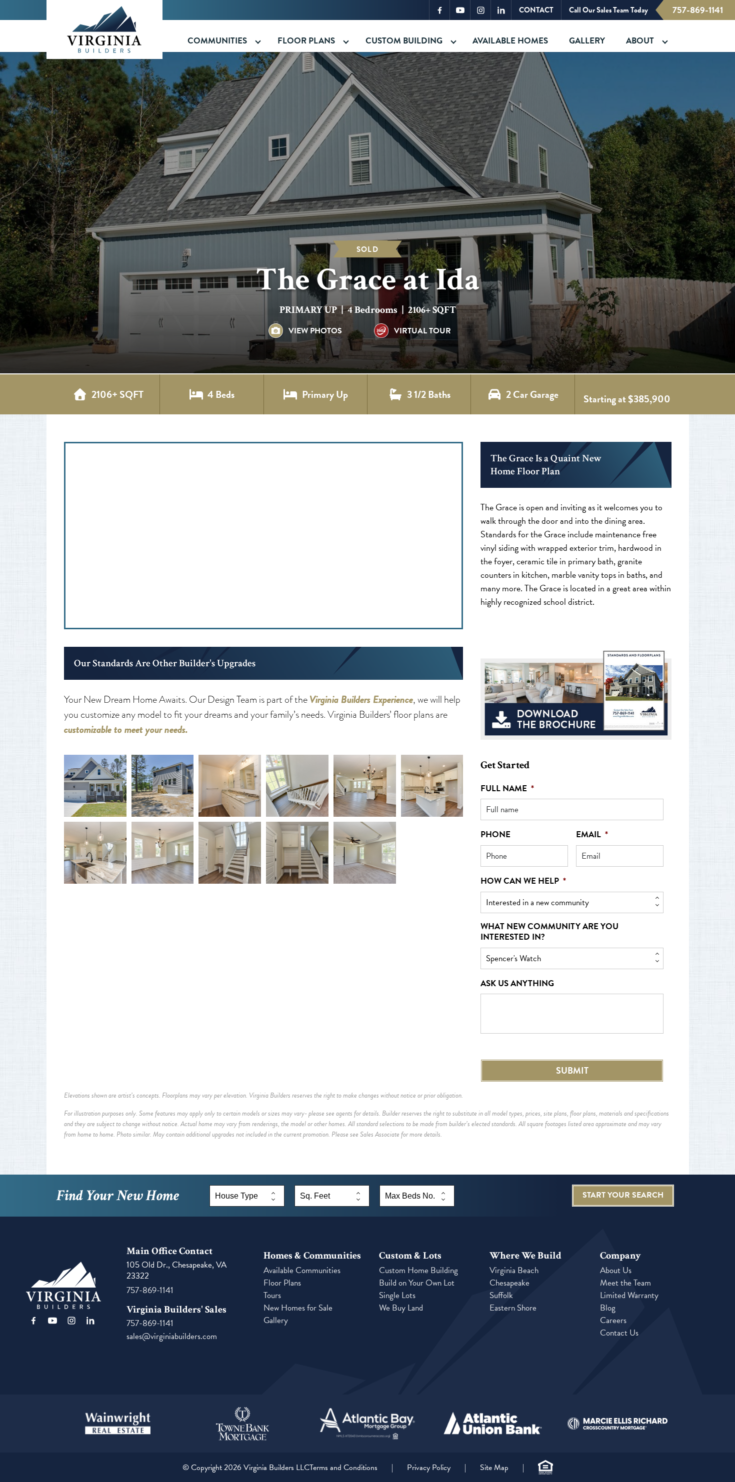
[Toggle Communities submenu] (258, 42)
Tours (272, 1295)
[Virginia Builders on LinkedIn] (501, 10)
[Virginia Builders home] (104, 29)
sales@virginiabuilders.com (171, 1336)
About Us (616, 1270)
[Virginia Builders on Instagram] (480, 10)
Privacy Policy (428, 1468)
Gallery (587, 40)
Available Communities (302, 1270)
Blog (608, 1308)
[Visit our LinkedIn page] (90, 1321)
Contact (536, 9)
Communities (217, 40)
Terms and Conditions (344, 1468)
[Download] (576, 693)
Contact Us (619, 1333)
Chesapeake (510, 1283)
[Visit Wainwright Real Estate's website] (118, 1424)
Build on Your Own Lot (416, 1283)
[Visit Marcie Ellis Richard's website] (617, 1424)
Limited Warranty (629, 1295)
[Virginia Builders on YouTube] (460, 10)
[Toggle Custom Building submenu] (453, 42)
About (640, 40)
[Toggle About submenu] (665, 42)
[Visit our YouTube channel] (52, 1321)
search (623, 1195)
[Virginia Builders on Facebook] (440, 10)
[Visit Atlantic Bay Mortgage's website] (367, 1424)
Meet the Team (625, 1283)
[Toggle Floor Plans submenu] (346, 42)
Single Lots (397, 1295)
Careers (613, 1320)
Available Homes (510, 40)
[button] (95, 786)
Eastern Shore (513, 1308)
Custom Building (404, 40)
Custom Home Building (418, 1270)
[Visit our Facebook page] (34, 1321)
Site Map (494, 1468)
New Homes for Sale (298, 1308)
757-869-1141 (697, 9)
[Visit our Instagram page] (72, 1321)
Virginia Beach (514, 1270)
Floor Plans (306, 40)
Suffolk (501, 1295)
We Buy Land (401, 1308)
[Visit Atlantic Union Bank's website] (492, 1424)
